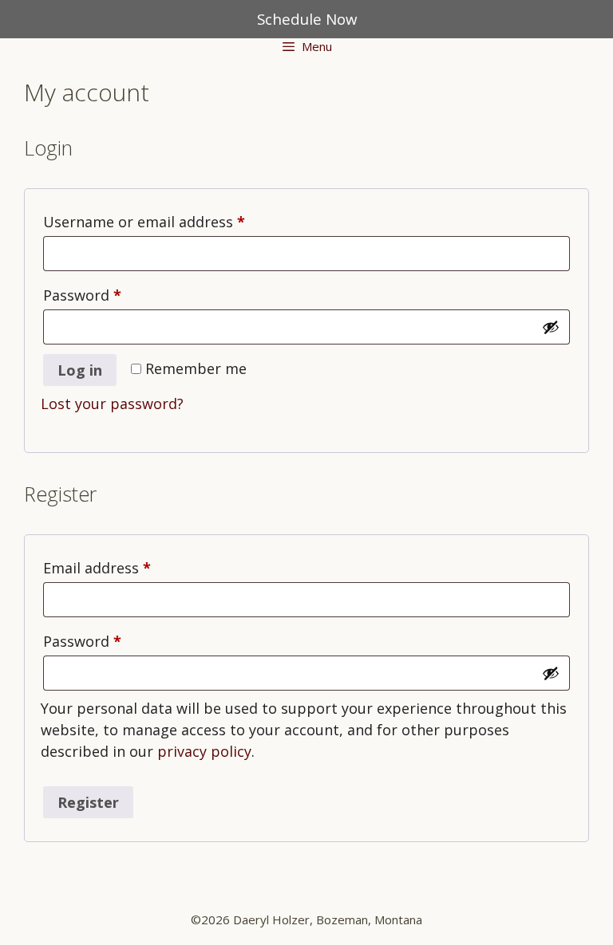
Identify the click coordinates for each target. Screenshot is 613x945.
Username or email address (174, 221)
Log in (79, 370)
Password (112, 295)
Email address (127, 567)
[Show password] (551, 327)
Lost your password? (112, 403)
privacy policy (204, 751)
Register (88, 802)
